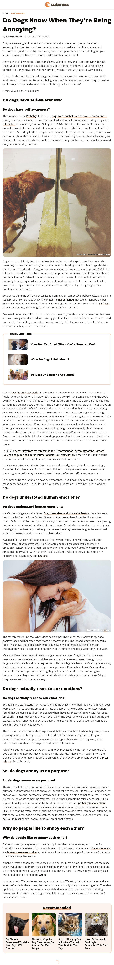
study (30, 704)
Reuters (42, 555)
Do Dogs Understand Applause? (52, 375)
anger (19, 716)
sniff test (104, 303)
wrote (42, 874)
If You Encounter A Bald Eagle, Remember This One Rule (96, 944)
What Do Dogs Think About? (50, 359)
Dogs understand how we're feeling (66, 513)
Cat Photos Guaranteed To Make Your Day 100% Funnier (17, 944)
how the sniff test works (25, 392)
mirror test (9, 124)
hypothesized (66, 299)
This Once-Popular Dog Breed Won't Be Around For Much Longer (43, 944)
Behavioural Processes (59, 455)
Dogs (5, 13)
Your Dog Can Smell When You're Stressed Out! (63, 344)
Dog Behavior (18, 13)
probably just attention (91, 803)
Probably (31, 116)
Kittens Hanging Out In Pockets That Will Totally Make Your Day (69, 944)
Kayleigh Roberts (14, 36)
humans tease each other (22, 852)
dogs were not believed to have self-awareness (79, 116)
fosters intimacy (101, 848)
